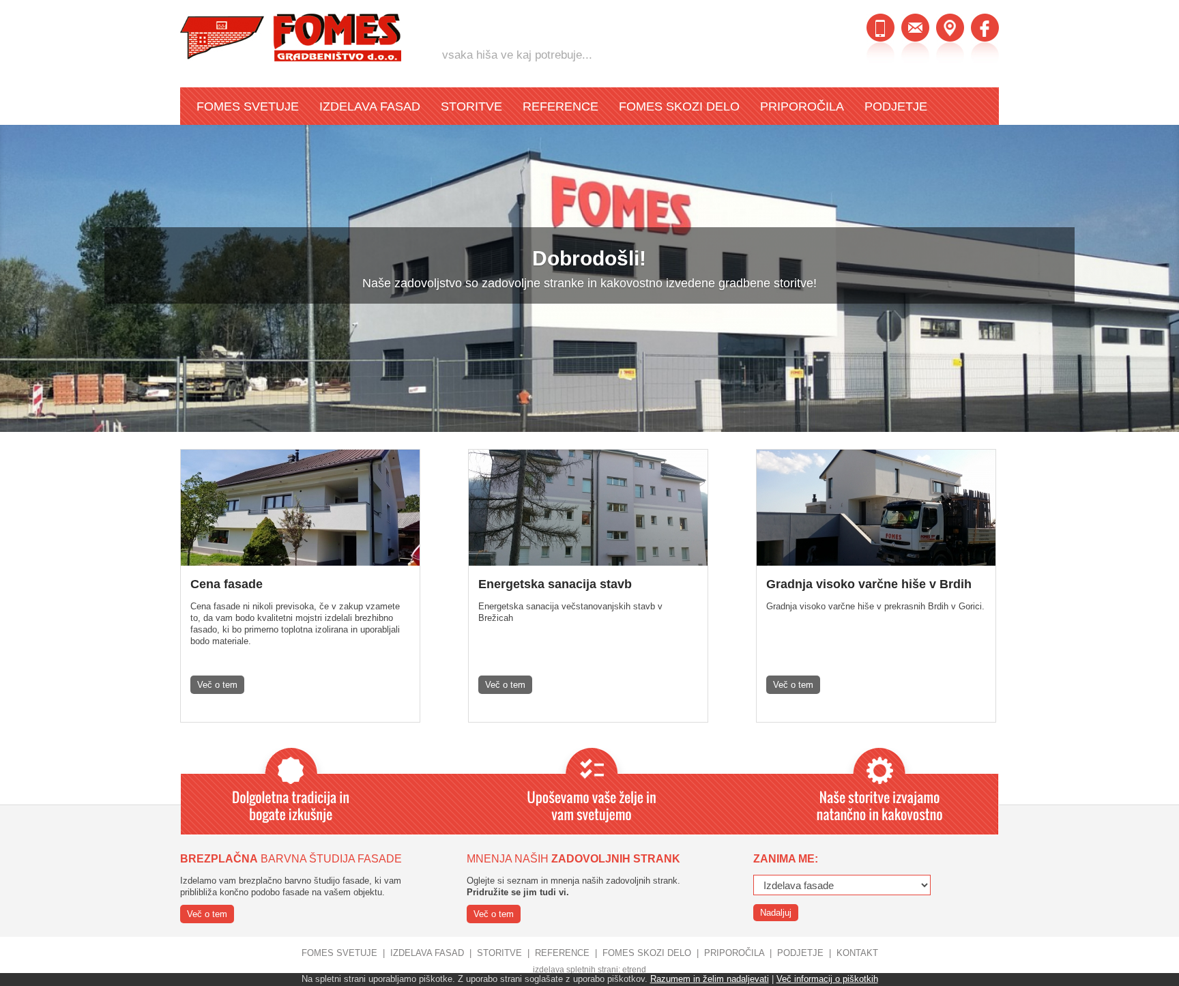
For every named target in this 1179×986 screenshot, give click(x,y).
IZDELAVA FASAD (369, 106)
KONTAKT (857, 953)
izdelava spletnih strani (575, 969)
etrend (634, 969)
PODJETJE (895, 106)
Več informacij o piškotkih (827, 979)
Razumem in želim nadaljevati (709, 979)
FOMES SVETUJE (247, 106)
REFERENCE (560, 106)
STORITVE (471, 106)
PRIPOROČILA (802, 106)
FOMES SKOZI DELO (679, 106)
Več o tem (217, 685)
